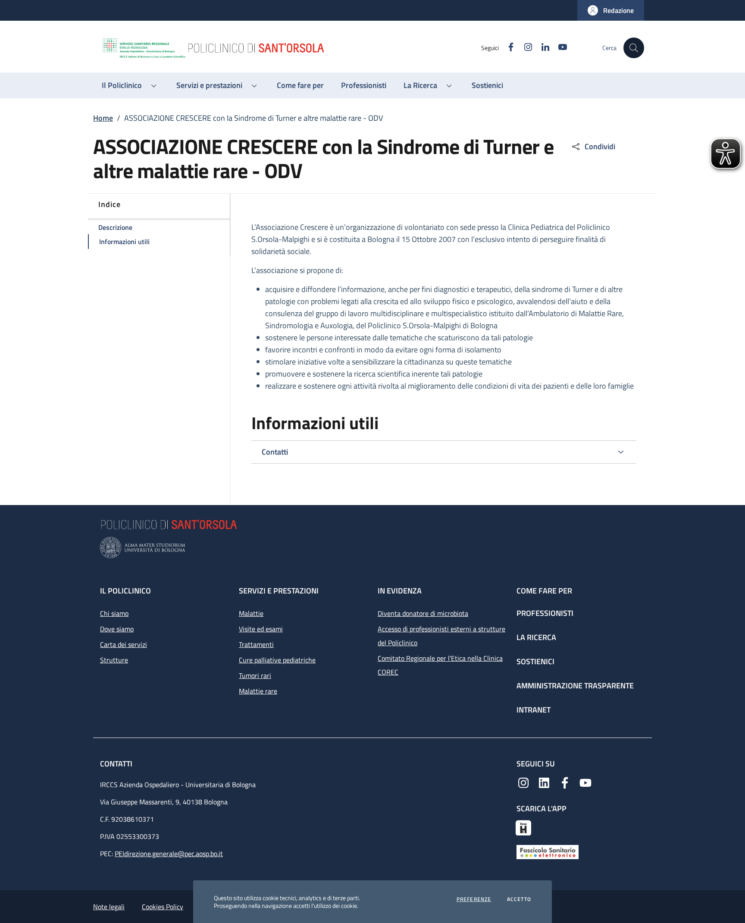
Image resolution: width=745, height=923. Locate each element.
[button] (610, 10)
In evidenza (400, 590)
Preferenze (474, 899)
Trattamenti (256, 644)
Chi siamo (114, 613)
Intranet (533, 710)
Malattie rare (258, 691)
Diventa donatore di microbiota (423, 613)
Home (103, 118)
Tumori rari (255, 675)
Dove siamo (117, 629)
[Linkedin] (544, 782)
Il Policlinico (125, 590)
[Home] (291, 48)
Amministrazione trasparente (575, 685)
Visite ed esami (261, 629)
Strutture (114, 660)
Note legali (109, 906)
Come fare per (544, 590)
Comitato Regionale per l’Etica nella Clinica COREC (440, 665)
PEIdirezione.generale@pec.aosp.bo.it (169, 853)
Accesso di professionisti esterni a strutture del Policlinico (441, 636)
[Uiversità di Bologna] (372, 547)
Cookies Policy (162, 906)
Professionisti (544, 613)
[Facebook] (565, 782)
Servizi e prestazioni (279, 590)
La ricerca (536, 637)
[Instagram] (523, 782)
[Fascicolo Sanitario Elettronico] (547, 851)
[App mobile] (523, 827)
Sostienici (535, 661)
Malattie (251, 613)
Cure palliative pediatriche (277, 660)
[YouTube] (585, 782)
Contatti (117, 763)
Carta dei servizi (123, 644)
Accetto (519, 899)
